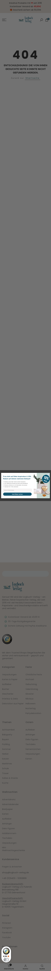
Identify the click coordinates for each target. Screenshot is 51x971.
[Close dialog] (48, 474)
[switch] (6, 959)
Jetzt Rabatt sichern (17, 494)
